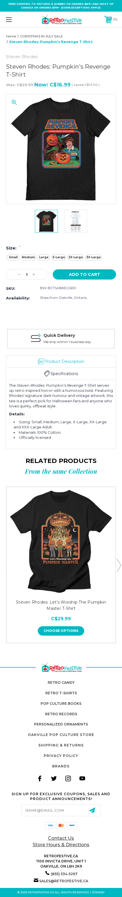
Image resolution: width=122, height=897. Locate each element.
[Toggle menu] (17, 19)
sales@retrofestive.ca (63, 881)
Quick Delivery (59, 335)
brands (61, 766)
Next (118, 565)
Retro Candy (61, 682)
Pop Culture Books (61, 703)
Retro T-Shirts (61, 693)
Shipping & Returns (61, 745)
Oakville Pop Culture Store (61, 735)
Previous (4, 565)
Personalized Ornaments (61, 724)
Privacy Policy (61, 756)
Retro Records (61, 714)
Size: (13, 248)
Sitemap (98, 892)
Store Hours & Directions (61, 844)
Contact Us (61, 838)
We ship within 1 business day (67, 342)
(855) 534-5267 (64, 874)
